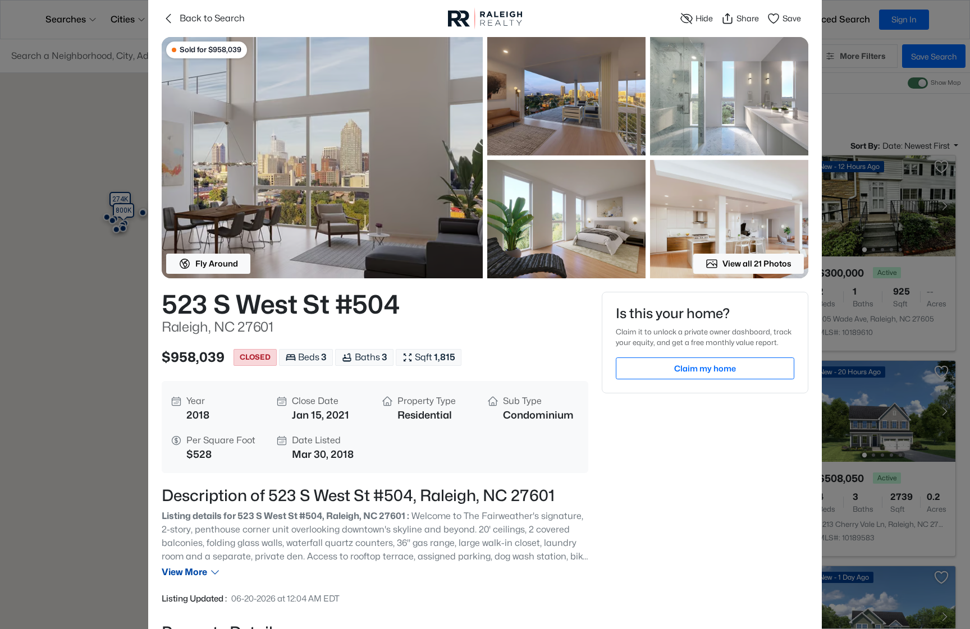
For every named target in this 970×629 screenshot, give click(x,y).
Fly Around (216, 263)
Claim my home (705, 368)
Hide (704, 18)
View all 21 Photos (756, 263)
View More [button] (184, 572)
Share (747, 18)
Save (792, 18)
